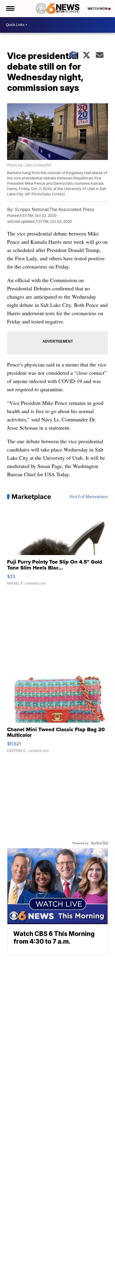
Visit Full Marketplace (88, 497)
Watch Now (98, 8)
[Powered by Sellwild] (99, 843)
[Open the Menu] (9, 8)
